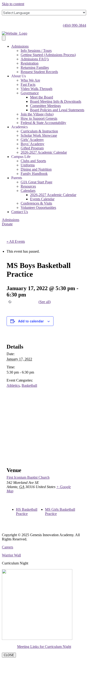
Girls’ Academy (32, 140)
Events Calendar (42, 199)
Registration (29, 63)
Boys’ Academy (32, 144)
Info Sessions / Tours (36, 51)
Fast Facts (28, 84)
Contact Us (19, 212)
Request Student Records (39, 72)
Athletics (13, 385)
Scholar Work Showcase (39, 135)
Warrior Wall (11, 555)
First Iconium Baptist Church (28, 477)
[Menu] (4, 38)
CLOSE (9, 655)
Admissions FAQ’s (35, 59)
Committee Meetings (45, 106)
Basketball (29, 385)
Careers (7, 547)
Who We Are (30, 80)
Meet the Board (41, 97)
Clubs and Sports (33, 161)
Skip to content (13, 4)
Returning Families (35, 68)
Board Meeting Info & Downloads (55, 101)
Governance (30, 93)
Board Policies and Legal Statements (57, 110)
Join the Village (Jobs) (37, 114)
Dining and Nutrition (36, 169)
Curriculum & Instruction (39, 131)
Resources (28, 186)
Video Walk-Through (36, 89)
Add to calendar (31, 321)
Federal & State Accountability (43, 123)
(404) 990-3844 (74, 25)
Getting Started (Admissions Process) (48, 55)
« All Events (16, 241)
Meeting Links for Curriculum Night (44, 647)
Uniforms (28, 165)
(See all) (44, 302)
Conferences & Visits (36, 203)
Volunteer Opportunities (38, 208)
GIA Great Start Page (36, 182)
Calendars (28, 191)
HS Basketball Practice (26, 511)
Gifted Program (32, 148)
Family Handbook (34, 174)
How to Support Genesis (39, 118)
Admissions (20, 46)
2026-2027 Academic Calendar (44, 152)
